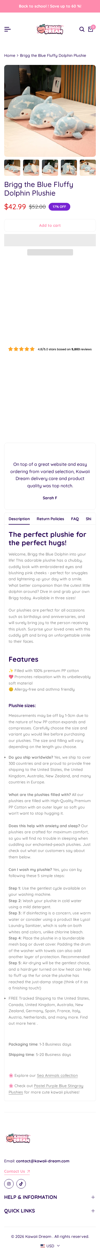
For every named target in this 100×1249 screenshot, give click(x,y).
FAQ (75, 518)
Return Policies (50, 518)
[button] (50, 240)
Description (19, 518)
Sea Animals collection (57, 1075)
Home (9, 55)
